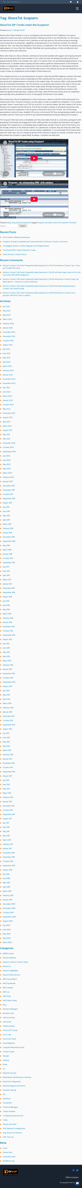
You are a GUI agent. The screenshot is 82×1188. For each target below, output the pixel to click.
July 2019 (6, 507)
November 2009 (9, 908)
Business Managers (10, 1009)
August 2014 (7, 686)
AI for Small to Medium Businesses (16, 237)
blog (9, 223)
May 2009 (6, 934)
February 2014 (8, 708)
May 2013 (6, 742)
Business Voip (8, 1013)
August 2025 (8, 345)
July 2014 (6, 690)
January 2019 (7, 533)
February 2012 (8, 797)
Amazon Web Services (11, 975)
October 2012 (8, 767)
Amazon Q (7, 966)
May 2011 (6, 831)
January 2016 (7, 622)
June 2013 (6, 737)
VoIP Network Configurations (14, 1128)
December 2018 (9, 537)
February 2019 (8, 528)
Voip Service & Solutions (21, 223)
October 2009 (8, 912)
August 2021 (7, 430)
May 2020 (6, 464)
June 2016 (6, 605)
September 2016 (9, 592)
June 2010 (6, 878)
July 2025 (6, 349)
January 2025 (8, 375)
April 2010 (6, 887)
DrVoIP (22, 30)
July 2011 (6, 823)
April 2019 (6, 520)
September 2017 (9, 562)
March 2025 (7, 366)
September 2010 (9, 865)
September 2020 (9, 451)
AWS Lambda (8, 988)
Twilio (5, 1120)
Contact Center (8, 1052)
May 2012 (6, 789)
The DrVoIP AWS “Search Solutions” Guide (19, 250)
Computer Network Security (13, 1047)
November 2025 (9, 336)
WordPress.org (8, 1161)
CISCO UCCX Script (10, 1030)
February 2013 (8, 755)
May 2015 (6, 652)
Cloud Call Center (9, 1039)
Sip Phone (7, 1099)
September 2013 (9, 725)
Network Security (9, 1073)
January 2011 (7, 848)
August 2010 (7, 870)
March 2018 (7, 550)
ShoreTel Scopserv (60, 223)
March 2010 (7, 891)
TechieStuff (7, 1103)
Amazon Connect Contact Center (15, 962)
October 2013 (8, 720)
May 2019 (6, 516)
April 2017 (6, 575)
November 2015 (9, 626)
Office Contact (72, 1177)
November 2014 (9, 673)
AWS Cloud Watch (10, 979)
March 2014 (7, 703)
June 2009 (7, 930)
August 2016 (7, 597)
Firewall (6, 1056)
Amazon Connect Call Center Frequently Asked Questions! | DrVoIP (29, 265)
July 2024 (6, 387)
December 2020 (9, 443)
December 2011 (8, 806)
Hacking (6, 1060)
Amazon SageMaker (10, 970)
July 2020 (6, 456)
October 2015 (8, 631)
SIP (4, 1094)
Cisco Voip (7, 1034)
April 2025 (7, 362)
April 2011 (6, 836)
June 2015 (6, 648)
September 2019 (9, 498)
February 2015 (8, 665)
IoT (4, 1069)
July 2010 (6, 874)
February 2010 (8, 895)
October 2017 (8, 558)
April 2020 (7, 469)
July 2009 (6, 925)
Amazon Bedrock (9, 958)
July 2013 (6, 733)
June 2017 (6, 571)
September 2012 (9, 772)
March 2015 (7, 661)
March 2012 (7, 793)
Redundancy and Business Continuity (17, 1077)
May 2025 (6, 358)
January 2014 (7, 712)
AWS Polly (7, 996)
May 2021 (6, 434)
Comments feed (9, 1157)
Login (77, 2)
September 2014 (9, 682)
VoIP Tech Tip (8, 1137)
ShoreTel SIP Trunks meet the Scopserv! (24, 24)
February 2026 (8, 323)
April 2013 (6, 746)
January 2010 (7, 900)
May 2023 (6, 409)
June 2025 (6, 353)
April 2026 (7, 315)
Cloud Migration (9, 1043)
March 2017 (7, 580)
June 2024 (7, 392)
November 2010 (9, 857)
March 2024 (7, 396)
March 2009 (7, 942)
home (5, 1064)
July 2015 (6, 644)
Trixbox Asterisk (9, 1111)
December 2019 (9, 486)
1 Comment (72, 223)
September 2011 (9, 814)
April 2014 (6, 699)
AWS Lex (6, 992)
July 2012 (6, 780)
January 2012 (7, 801)
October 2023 (8, 405)
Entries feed (7, 1152)
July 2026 (6, 306)
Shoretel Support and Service (14, 1086)
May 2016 (6, 609)
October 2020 (8, 447)
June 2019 (6, 511)
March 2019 (7, 524)
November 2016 (9, 588)
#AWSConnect (8, 953)
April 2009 (7, 938)
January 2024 (8, 400)
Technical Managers (10, 1107)
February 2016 (8, 618)
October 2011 (7, 810)
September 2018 (9, 541)
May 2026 (6, 311)
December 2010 (9, 853)
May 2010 (6, 883)
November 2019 (9, 490)
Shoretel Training (9, 1090)
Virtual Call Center (9, 1124)
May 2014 (6, 695)
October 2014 (8, 678)
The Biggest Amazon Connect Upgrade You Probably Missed (26, 246)
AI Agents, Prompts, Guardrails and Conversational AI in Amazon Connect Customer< (35, 242)
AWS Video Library (10, 1000)
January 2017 (7, 584)
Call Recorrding (8, 1026)
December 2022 (9, 413)
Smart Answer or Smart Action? (15, 254)
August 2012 (7, 776)
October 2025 (8, 341)
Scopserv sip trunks (44, 223)
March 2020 (7, 473)
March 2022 (7, 426)
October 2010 (8, 861)
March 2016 (7, 614)
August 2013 (7, 729)
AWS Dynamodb (9, 983)
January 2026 (8, 328)
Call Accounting (9, 1017)
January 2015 (7, 669)
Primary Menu (77, 8)
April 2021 (6, 439)
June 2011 (6, 827)
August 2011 (7, 819)
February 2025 (8, 370)
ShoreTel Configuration (12, 1081)
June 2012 (6, 784)
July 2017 (6, 567)
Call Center (7, 1022)
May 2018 (6, 545)
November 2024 (9, 383)
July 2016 (6, 601)
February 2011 (8, 844)
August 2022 (8, 417)
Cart (71, 2)
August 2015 (7, 639)
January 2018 (7, 554)
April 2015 (6, 656)
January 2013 (7, 759)
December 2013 (9, 716)
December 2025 (9, 332)
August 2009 (8, 921)
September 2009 (9, 917)
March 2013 (7, 750)
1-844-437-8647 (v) (13, 2)
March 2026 (7, 319)
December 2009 (9, 904)
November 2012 (9, 763)
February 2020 (8, 477)
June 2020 (7, 460)
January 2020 (8, 481)
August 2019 (7, 503)
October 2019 (8, 494)
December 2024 (9, 379)
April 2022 (7, 422)
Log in (5, 1148)
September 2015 (9, 635)
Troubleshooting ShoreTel (13, 1116)
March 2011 (7, 840)
